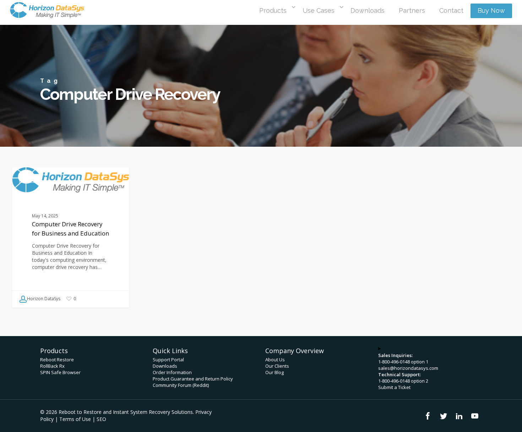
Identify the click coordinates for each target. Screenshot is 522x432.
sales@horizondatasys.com (408, 368)
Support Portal (168, 359)
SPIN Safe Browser (60, 372)
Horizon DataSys (43, 299)
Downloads (165, 366)
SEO (101, 419)
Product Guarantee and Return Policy (193, 379)
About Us (275, 359)
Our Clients (277, 366)
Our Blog (274, 372)
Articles (32, 179)
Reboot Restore (57, 359)
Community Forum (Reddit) (181, 385)
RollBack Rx (52, 366)
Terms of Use (75, 419)
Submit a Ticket (394, 387)
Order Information (172, 372)
